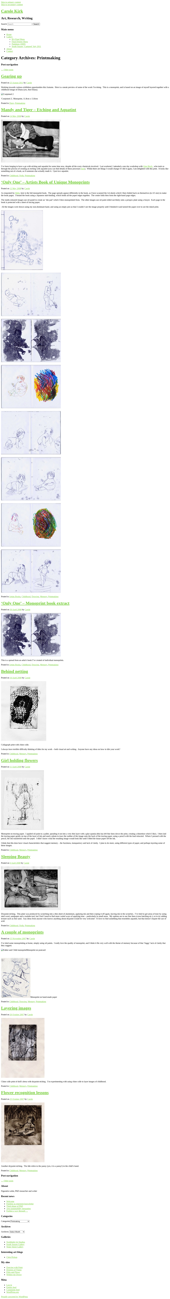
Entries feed (11, 1287)
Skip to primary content (11, 2)
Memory (43, 596)
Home (9, 34)
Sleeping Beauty (15, 856)
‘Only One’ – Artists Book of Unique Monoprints (45, 182)
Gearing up (11, 76)
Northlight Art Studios (15, 1242)
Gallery (9, 37)
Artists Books (15, 596)
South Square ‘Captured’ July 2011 (26, 46)
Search (4, 24)
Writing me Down (14, 1274)
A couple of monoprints (22, 932)
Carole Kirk (12, 11)
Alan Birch (148, 166)
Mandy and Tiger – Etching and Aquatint (38, 109)
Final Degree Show (20, 42)
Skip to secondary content (12, 4)
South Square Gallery (15, 1244)
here (83, 169)
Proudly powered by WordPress (14, 1297)
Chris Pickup (11, 1257)
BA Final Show (18, 39)
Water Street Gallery (14, 1247)
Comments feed (13, 1290)
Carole (29, 83)
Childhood (13, 175)
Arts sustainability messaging (18, 1208)
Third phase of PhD (14, 1206)
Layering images (16, 1008)
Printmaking (20, 103)
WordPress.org (12, 1292)
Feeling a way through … (17, 1211)
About (9, 49)
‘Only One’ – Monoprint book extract (35, 603)
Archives (5, 1232)
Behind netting (14, 671)
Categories (5, 1221)
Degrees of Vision (14, 1270)
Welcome (10, 1201)
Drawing (35, 596)
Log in (9, 1285)
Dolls (21, 175)
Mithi (17, 193)
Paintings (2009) (19, 44)
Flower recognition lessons (25, 1092)
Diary (11, 103)
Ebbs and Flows (13, 1272)
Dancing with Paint (14, 1267)
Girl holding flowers (19, 760)
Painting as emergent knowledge (20, 1204)
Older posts (7, 70)
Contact (9, 51)
